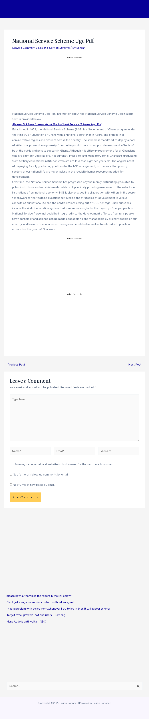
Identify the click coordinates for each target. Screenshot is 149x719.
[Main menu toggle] (141, 9)
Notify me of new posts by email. (34, 484)
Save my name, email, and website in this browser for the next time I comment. (64, 464)
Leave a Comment (23, 47)
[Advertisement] (74, 85)
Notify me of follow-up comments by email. (40, 474)
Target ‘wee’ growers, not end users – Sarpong (36, 615)
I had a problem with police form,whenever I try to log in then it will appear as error (58, 608)
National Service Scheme (54, 47)
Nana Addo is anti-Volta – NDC (26, 621)
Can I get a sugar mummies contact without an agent (40, 602)
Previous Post (14, 364)
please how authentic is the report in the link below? (39, 596)
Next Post (136, 364)
